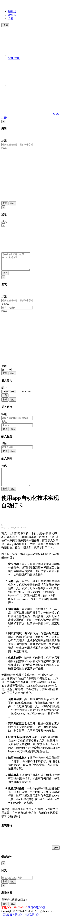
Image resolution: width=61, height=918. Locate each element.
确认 (13, 203)
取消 (5, 203)
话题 (4, 366)
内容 (4, 147)
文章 (11, 18)
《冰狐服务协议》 (12, 914)
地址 (4, 421)
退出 (5, 273)
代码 (4, 465)
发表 (6, 25)
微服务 (12, 15)
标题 (4, 140)
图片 (4, 387)
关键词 (5, 303)
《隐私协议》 (32, 914)
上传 (5, 395)
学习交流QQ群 (36, 907)
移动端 (12, 11)
